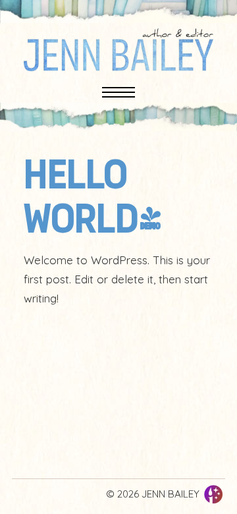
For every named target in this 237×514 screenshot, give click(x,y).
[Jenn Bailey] (118, 49)
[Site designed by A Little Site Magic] (213, 494)
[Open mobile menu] (118, 92)
